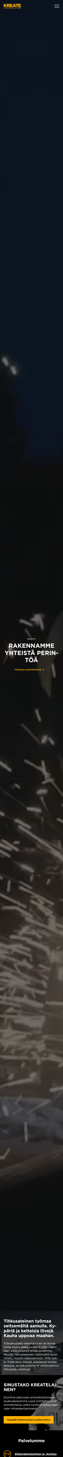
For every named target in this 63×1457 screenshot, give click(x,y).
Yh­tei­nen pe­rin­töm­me (28, 669)
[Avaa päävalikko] (56, 6)
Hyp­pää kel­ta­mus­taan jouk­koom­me (28, 1419)
